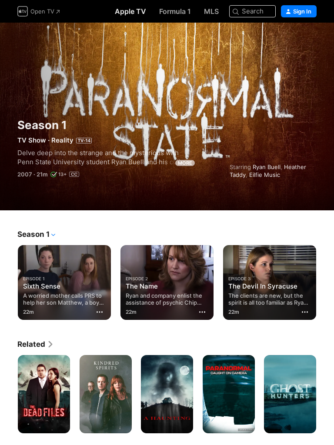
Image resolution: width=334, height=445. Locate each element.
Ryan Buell (267, 166)
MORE (185, 163)
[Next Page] (325, 281)
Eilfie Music (264, 174)
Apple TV (130, 11)
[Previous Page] (9, 281)
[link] (35, 344)
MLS (211, 11)
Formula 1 (175, 11)
